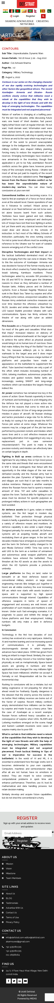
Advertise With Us (14, 908)
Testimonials (12, 903)
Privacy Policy (12, 922)
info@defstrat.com (15, 937)
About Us (10, 893)
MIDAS (33, 998)
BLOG (9, 898)
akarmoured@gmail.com (18, 941)
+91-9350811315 (13, 947)
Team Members (13, 878)
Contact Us (11, 912)
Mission (9, 864)
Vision (9, 868)
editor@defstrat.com (35, 937)
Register (30, 16)
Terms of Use (12, 917)
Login (15, 16)
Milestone (10, 873)
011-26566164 (13, 955)
